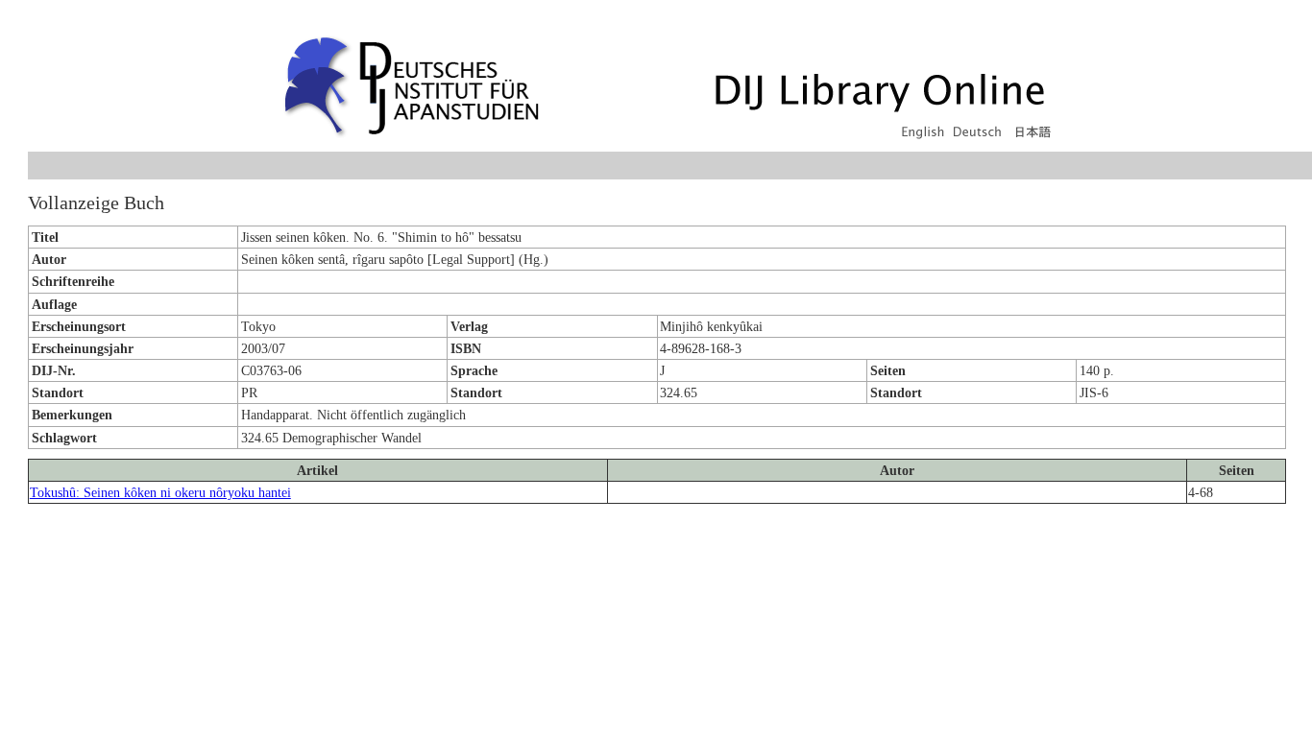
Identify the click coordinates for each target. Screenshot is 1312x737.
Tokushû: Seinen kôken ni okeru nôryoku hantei (160, 492)
